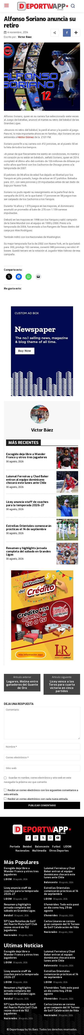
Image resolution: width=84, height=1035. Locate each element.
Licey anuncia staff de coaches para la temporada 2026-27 (27, 503)
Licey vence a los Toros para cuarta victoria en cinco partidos (62, 686)
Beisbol (8, 915)
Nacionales (10, 935)
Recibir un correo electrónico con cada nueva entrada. (38, 799)
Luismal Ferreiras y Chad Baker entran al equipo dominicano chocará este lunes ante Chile (27, 479)
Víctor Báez (25, 37)
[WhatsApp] (50, 838)
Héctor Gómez (25, 137)
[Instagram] (35, 838)
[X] (43, 838)
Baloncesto (51, 882)
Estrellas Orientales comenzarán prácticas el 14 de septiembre (28, 527)
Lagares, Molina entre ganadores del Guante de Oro (22, 685)
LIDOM (8, 879)
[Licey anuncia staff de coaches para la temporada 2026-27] (67, 506)
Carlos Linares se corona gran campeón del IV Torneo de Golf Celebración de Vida (62, 924)
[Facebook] (67, 33)
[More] (76, 33)
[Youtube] (58, 838)
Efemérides (51, 915)
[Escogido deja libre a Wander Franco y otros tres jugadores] (67, 458)
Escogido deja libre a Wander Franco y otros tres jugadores (26, 455)
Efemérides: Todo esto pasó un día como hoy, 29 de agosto (61, 907)
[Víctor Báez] (42, 414)
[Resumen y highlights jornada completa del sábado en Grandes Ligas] (67, 553)
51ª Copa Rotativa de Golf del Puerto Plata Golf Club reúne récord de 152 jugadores (20, 926)
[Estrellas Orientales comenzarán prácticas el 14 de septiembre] (67, 530)
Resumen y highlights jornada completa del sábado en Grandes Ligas (28, 551)
